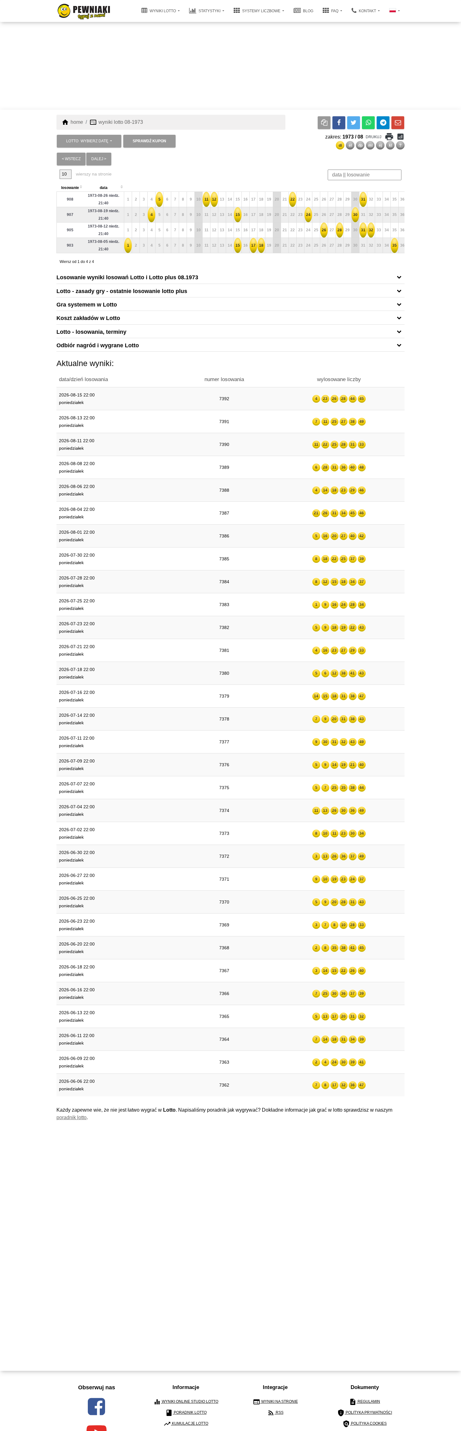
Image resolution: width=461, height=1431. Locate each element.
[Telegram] (383, 122)
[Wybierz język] (394, 11)
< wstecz (71, 159)
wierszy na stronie (93, 173)
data (104, 188)
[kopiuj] (324, 122)
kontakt (367, 11)
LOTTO (87, 141)
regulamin (364, 1402)
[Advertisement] (230, 66)
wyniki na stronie (275, 1402)
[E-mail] (397, 122)
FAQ (334, 11)
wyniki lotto (163, 11)
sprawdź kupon (149, 141)
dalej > (98, 159)
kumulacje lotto (185, 1424)
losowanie (70, 188)
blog (307, 11)
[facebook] (96, 1406)
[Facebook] (338, 122)
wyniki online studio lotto (185, 1402)
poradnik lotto (71, 1117)
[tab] (230, 277)
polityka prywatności (364, 1413)
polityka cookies (364, 1424)
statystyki (209, 11)
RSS (275, 1413)
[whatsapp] (368, 122)
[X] (353, 122)
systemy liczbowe (261, 11)
